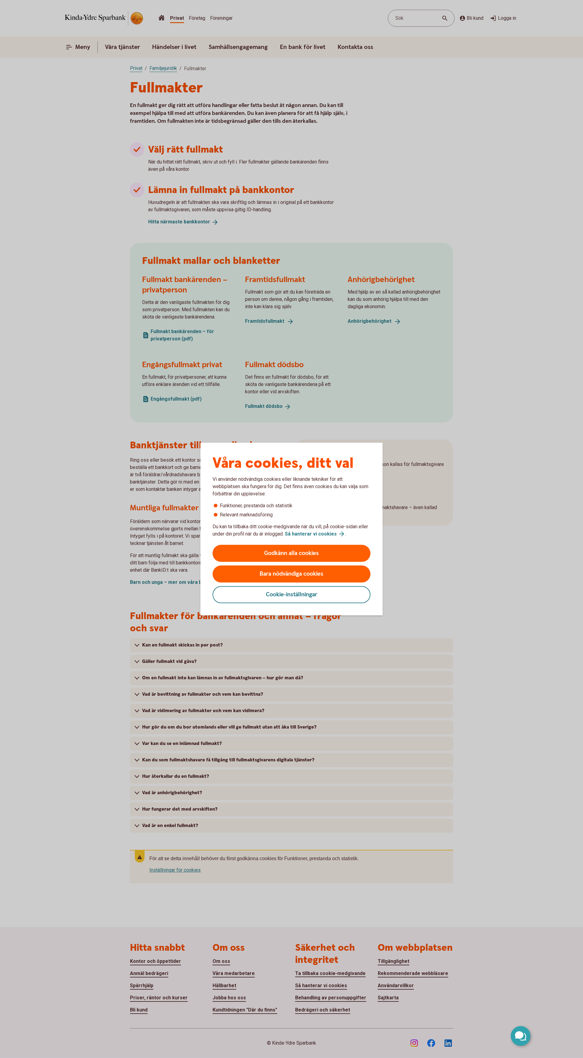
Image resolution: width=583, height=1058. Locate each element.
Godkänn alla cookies (291, 553)
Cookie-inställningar (291, 594)
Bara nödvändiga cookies (291, 574)
